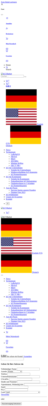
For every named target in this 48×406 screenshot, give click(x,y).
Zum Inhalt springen (9, 2)
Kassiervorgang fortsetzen (11, 404)
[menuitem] (8, 150)
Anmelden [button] (28, 356)
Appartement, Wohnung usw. (12, 384)
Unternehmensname (9, 377)
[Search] (7, 67)
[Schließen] (2, 14)
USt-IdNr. (5, 379)
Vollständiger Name (8, 369)
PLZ (3, 390)
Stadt (3, 387)
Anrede (4, 371)
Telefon (4, 374)
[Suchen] (25, 76)
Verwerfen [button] (5, 394)
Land (3, 392)
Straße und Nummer (9, 382)
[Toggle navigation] (7, 203)
